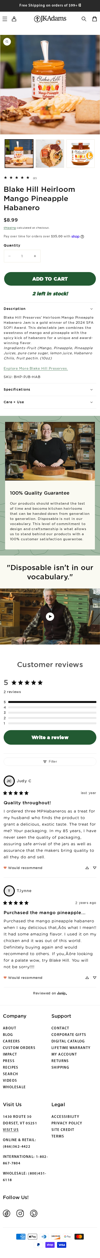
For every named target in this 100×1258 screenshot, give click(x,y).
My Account (64, 1054)
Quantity (12, 245)
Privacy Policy (66, 1123)
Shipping (10, 227)
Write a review (50, 737)
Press (9, 1061)
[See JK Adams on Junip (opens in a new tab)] (62, 993)
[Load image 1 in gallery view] (19, 153)
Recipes (10, 1068)
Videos (10, 1081)
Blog (8, 1035)
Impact (10, 1054)
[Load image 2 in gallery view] (50, 153)
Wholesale (14, 1087)
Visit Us (11, 1130)
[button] (84, 19)
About (9, 1028)
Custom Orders (19, 1048)
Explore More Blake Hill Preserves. (36, 368)
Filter (53, 761)
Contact (60, 1028)
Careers (11, 1041)
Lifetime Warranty (71, 1048)
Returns (60, 1061)
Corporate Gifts (68, 1035)
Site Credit (62, 1130)
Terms (57, 1136)
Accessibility (65, 1117)
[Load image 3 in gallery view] (81, 153)
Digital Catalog (68, 1041)
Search (10, 1074)
